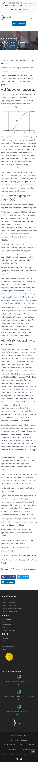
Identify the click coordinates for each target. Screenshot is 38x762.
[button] (30, 17)
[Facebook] (12, 9)
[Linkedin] (15, 9)
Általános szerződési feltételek (19, 735)
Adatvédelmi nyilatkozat (19, 740)
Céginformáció (12, 749)
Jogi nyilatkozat (9, 744)
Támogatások (25, 749)
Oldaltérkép (30, 744)
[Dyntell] (6, 17)
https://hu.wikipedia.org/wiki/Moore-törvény (17, 297)
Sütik (20, 744)
